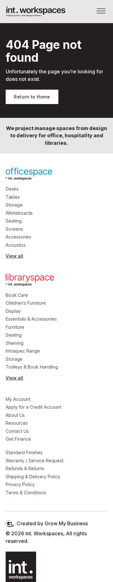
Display (13, 311)
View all (14, 256)
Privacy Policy (20, 484)
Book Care (17, 295)
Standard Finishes (24, 452)
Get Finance (18, 439)
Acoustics (16, 245)
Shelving (15, 343)
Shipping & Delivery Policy (33, 476)
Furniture (15, 327)
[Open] (101, 11)
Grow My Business (66, 524)
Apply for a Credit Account (33, 407)
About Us (15, 415)
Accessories (18, 236)
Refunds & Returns (25, 468)
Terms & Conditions (26, 492)
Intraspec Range (23, 351)
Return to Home (32, 96)
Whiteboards (19, 213)
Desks (12, 188)
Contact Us (17, 431)
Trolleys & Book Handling (32, 367)
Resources (17, 423)
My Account (18, 399)
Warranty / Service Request (34, 460)
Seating (14, 220)
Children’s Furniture (26, 303)
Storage (14, 204)
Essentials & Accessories (31, 319)
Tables (13, 197)
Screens (14, 229)
